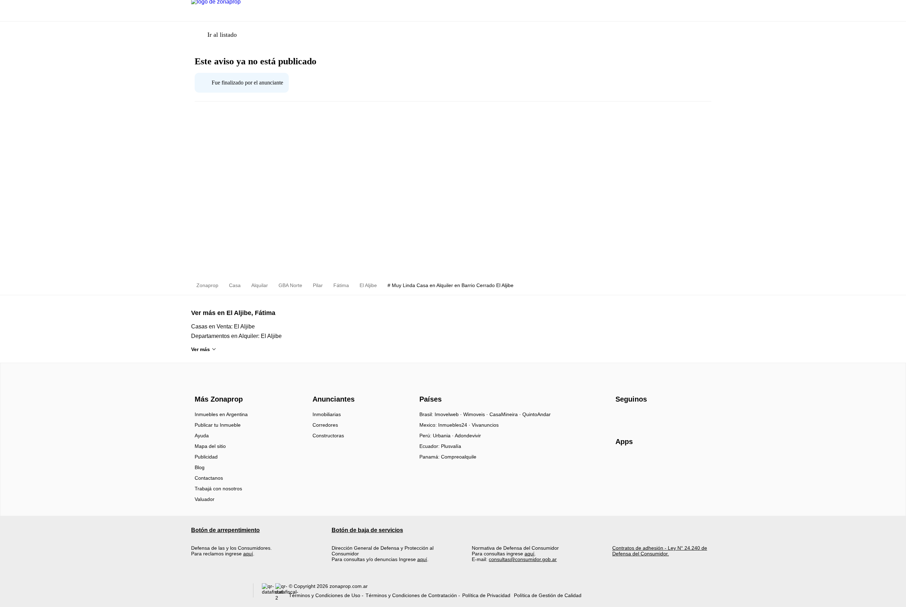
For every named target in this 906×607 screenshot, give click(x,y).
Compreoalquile (458, 457)
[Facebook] (621, 416)
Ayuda (202, 435)
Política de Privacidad (486, 595)
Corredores (325, 425)
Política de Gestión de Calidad (547, 595)
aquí (248, 553)
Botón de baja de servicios (367, 530)
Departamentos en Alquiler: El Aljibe (236, 336)
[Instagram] (633, 416)
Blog (200, 467)
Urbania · (444, 435)
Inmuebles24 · (455, 425)
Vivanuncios (485, 425)
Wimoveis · (476, 414)
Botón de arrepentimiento (225, 530)
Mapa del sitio (210, 446)
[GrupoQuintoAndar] (218, 592)
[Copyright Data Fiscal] (282, 592)
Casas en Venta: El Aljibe (223, 326)
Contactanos (209, 478)
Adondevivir (468, 435)
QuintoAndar (536, 414)
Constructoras (328, 435)
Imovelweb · (449, 414)
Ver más (200, 349)
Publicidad (206, 457)
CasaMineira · (505, 414)
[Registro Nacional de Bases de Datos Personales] (268, 592)
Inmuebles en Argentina (221, 414)
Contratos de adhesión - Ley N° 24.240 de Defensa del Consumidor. (659, 550)
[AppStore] (638, 462)
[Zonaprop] (217, 387)
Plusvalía (451, 446)
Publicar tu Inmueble (218, 425)
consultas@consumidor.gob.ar (523, 559)
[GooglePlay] (686, 462)
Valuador (204, 499)
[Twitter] (656, 416)
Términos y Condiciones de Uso (324, 595)
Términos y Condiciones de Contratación (411, 595)
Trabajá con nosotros (218, 488)
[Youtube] (644, 416)
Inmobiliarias (326, 414)
